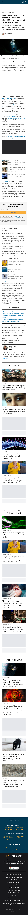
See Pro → (18, 1)
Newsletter (23, 61)
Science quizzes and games (8, 847)
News (17, 34)
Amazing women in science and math (20, 837)
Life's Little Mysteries (8, 827)
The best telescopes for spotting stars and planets (8, 850)
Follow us (16, 61)
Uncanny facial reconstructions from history (20, 840)
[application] (14, 147)
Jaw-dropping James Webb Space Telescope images (8, 837)
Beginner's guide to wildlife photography (20, 848)
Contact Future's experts (14, 877)
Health (3, 12)
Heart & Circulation (10, 12)
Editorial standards (14, 898)
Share (5, 61)
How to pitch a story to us (14, 900)
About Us (14, 879)
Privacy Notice (17, 217)
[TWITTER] (10, 349)
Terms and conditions (14, 882)
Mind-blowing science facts (20, 849)
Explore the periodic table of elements (8, 840)
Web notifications (14, 892)
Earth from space (20, 827)
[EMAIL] (12, 349)
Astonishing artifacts (20, 829)
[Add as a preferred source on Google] (14, 868)
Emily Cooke (9, 33)
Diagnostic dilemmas (8, 829)
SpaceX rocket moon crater (14, 6)
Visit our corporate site (16, 863)
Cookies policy (14, 887)
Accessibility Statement (14, 874)
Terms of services (15, 216)
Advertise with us (14, 890)
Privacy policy (14, 885)
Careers (14, 895)
